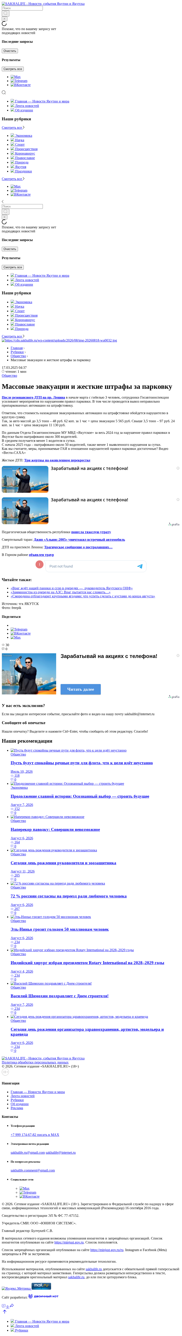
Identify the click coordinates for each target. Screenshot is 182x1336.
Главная (17, 348)
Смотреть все (13, 69)
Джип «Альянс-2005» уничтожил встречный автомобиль (79, 539)
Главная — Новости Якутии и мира (42, 101)
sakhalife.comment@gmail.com (33, 1170)
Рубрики (17, 352)
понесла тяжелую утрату (91, 532)
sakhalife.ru (94, 1269)
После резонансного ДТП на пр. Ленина (33, 397)
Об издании (24, 110)
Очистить (10, 51)
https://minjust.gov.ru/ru (106, 1250)
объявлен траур (41, 555)
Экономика (19, 787)
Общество (18, 356)
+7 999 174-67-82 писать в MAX (35, 1135)
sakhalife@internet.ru (61, 1152)
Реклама (17, 1108)
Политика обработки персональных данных (35, 1062)
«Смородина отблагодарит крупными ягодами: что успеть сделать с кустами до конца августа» (83, 596)
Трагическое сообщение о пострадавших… (78, 547)
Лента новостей (27, 106)
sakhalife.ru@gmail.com (28, 1152)
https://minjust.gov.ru (69, 1242)
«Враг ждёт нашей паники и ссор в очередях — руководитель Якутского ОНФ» (72, 588)
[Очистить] (4, 18)
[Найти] (5, 13)
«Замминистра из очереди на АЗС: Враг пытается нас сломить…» (61, 592)
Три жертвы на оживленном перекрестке (57, 460)
